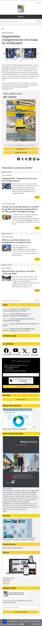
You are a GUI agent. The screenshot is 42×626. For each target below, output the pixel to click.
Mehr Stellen (21, 399)
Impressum (36, 621)
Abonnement (21, 149)
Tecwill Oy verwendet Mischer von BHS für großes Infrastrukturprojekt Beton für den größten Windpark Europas (20, 209)
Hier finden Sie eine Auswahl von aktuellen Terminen (19, 539)
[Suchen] (39, 21)
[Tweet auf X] (22, 160)
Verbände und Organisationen (13, 548)
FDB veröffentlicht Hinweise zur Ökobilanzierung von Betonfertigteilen (17, 315)
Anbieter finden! (21, 612)
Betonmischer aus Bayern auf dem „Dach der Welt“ (18, 272)
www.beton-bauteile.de (10, 507)
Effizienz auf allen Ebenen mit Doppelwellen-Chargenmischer (16, 241)
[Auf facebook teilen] (19, 160)
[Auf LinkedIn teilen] (30, 160)
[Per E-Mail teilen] (34, 159)
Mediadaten (7, 580)
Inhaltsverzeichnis (21, 152)
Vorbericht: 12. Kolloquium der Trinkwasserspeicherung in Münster (16, 310)
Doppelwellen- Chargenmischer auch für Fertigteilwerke (19, 179)
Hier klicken (23, 381)
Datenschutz (27, 621)
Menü (22, 17)
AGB (20, 621)
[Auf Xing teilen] (26, 160)
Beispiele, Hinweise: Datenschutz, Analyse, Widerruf (17, 391)
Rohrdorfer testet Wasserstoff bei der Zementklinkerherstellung (19, 320)
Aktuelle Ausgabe (8, 578)
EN (40, 3)
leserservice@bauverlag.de (17, 509)
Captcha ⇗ (28, 383)
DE (36, 3)
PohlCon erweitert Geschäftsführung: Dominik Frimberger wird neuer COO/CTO (19, 329)
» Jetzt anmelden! (21, 387)
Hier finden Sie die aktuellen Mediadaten (19, 428)
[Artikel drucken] (38, 159)
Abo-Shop (6, 582)
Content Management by (9, 624)
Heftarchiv (6, 583)
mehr (37, 197)
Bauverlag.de (36, 624)
